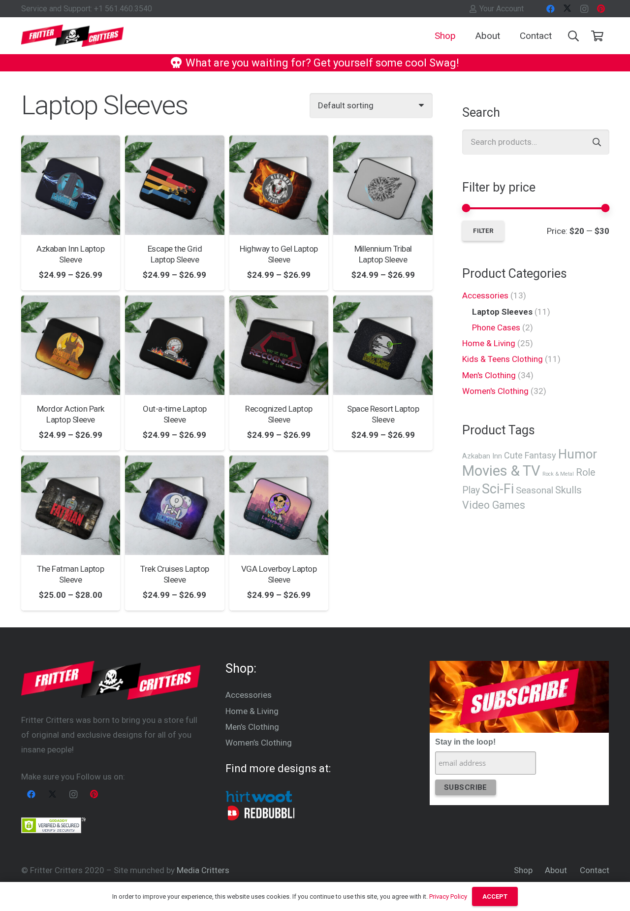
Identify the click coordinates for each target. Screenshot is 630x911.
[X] (567, 8)
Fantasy (540, 455)
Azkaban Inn (482, 456)
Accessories (485, 295)
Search (596, 142)
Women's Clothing (495, 391)
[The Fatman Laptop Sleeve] (71, 505)
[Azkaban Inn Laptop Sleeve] (71, 185)
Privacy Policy (448, 896)
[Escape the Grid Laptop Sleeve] (174, 185)
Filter (483, 230)
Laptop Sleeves (502, 312)
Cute (513, 455)
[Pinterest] (601, 8)
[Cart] (597, 36)
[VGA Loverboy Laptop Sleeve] (279, 505)
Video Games (493, 505)
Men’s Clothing (252, 727)
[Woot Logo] (258, 795)
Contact (594, 870)
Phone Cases (496, 327)
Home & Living (488, 343)
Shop (523, 870)
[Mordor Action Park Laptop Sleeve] (71, 345)
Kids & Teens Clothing (502, 359)
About (556, 870)
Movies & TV (501, 470)
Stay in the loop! (465, 742)
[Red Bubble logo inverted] (261, 813)
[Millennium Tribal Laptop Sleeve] (383, 185)
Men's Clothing (489, 375)
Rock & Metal (558, 474)
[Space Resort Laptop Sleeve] (383, 345)
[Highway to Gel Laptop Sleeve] (279, 185)
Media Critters (203, 870)
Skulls (568, 490)
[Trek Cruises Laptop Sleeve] (174, 505)
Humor (577, 454)
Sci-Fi (498, 489)
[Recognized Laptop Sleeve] (279, 345)
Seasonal (534, 490)
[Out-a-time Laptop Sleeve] (174, 345)
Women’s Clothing (258, 743)
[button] (464, 35)
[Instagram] (584, 8)
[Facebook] (550, 8)
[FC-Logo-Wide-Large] (72, 36)
